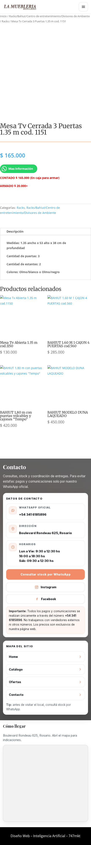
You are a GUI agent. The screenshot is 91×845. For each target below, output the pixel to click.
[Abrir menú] (83, 6)
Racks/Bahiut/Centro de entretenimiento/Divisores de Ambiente (49, 16)
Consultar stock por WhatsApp (45, 574)
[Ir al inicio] (22, 7)
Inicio (3, 16)
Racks (5, 21)
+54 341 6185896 (32, 514)
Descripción (15, 231)
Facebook (48, 599)
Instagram (48, 587)
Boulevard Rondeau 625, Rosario (45, 533)
